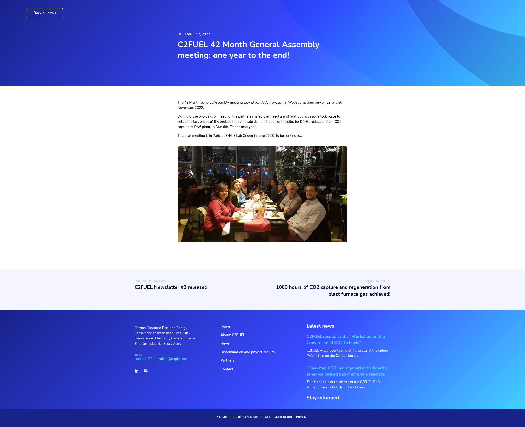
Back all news (45, 13)
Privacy (301, 417)
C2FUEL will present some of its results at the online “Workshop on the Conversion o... (347, 346)
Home (225, 326)
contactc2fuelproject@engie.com (161, 358)
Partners (227, 360)
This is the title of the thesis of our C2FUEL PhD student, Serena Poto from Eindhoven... (348, 377)
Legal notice (283, 417)
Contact (226, 369)
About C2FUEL (232, 335)
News (225, 343)
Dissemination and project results (247, 352)
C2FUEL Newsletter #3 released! (172, 287)
